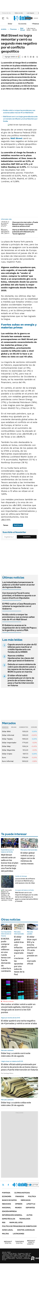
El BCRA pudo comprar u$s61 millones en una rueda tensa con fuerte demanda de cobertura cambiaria (6, 954)
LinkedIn (19, 1185)
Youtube (25, 1185)
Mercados (25, 1200)
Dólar (10, 24)
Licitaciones (18, 1234)
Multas (5, 1234)
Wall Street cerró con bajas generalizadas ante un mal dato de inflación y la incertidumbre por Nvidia (20, 118)
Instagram (13, 1185)
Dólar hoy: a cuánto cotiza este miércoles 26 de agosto (16, 1104)
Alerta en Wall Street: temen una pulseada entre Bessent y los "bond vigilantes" (24, 232)
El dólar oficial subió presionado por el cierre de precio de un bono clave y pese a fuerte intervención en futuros (21, 680)
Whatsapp (30, 1185)
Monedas (5, 727)
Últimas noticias (22, 1193)
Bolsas (13, 727)
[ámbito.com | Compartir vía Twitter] (28, 57)
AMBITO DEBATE (31, 1242)
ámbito (3, 29)
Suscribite (27, 536)
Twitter (3, 1185)
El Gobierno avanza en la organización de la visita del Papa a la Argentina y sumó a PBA (19, 628)
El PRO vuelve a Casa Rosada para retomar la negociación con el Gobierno (19, 606)
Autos (29, 1215)
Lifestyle (30, 1204)
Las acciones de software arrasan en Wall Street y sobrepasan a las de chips (25, 881)
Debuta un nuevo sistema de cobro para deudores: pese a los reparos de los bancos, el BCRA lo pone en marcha (22, 668)
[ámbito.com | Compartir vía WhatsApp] (22, 57)
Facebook (8, 1185)
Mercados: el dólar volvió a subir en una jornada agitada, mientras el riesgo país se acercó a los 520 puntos (18, 1008)
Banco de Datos (9, 1200)
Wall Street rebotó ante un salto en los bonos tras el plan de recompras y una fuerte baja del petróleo (9, 862)
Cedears (34, 727)
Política (32, 1196)
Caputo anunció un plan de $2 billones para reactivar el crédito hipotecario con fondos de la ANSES (22, 648)
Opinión (18, 1204)
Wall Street (22, 29)
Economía (22, 24)
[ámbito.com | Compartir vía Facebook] (25, 57)
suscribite (29, 18)
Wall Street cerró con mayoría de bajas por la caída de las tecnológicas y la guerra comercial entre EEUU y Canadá (26, 896)
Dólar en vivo (19, 13)
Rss (3, 1222)
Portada (6, 1193)
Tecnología (24, 1219)
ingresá (36, 18)
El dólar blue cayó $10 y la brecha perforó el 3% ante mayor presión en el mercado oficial (32, 950)
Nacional (6, 1208)
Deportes (30, 1208)
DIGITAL (8, 1242)
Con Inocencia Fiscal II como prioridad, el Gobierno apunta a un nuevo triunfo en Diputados (19, 595)
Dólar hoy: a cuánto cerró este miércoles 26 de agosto (15, 1054)
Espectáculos (8, 1219)
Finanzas (13, 29)
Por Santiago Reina (7, 1073)
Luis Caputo (30, 13)
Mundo (18, 1208)
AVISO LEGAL (7, 1230)
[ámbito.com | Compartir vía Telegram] (33, 57)
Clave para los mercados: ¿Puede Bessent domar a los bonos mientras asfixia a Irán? (25, 224)
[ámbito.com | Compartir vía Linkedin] (31, 57)
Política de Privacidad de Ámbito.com (19, 1226)
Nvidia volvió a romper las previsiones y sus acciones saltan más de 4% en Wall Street (19, 111)
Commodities (23, 727)
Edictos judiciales (26, 1230)
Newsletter (32, 1185)
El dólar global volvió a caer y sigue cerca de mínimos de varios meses (28, 858)
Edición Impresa (9, 1211)
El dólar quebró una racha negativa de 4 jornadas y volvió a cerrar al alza (19, 1022)
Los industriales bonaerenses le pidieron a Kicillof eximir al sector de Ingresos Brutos (18, 585)
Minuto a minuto (8, 1001)
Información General (12, 1215)
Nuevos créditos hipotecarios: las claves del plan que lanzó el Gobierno (21, 658)
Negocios (6, 1204)
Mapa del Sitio (16, 1222)
